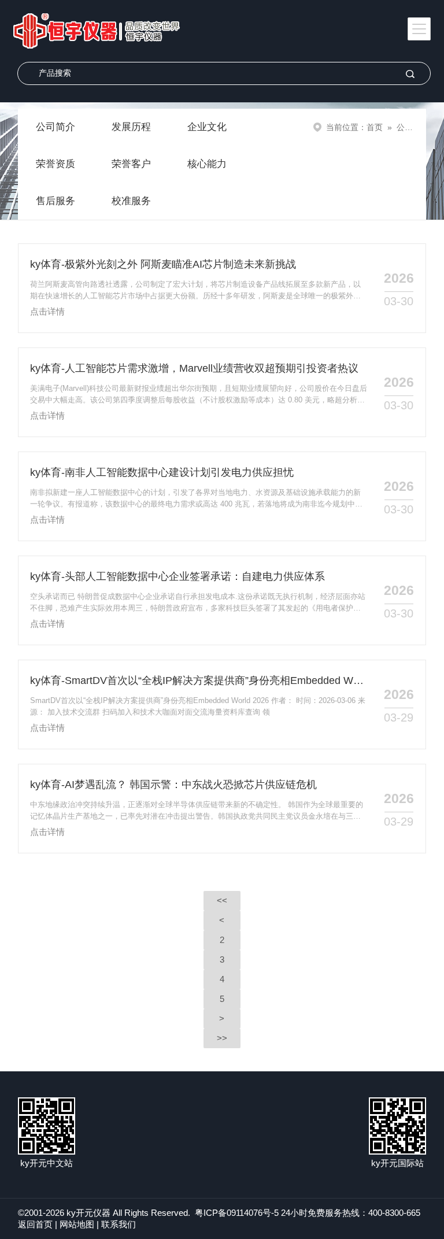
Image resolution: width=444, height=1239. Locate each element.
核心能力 (207, 163)
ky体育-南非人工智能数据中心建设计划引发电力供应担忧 (162, 472)
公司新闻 (413, 127)
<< (222, 900)
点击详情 (47, 311)
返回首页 (35, 1224)
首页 (375, 127)
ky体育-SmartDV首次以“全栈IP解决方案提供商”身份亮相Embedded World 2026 (199, 680)
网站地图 (77, 1224)
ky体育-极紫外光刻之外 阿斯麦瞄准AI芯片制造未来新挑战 (163, 264)
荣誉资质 (55, 163)
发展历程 (131, 126)
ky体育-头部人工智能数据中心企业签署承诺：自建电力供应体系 (177, 576)
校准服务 (131, 200)
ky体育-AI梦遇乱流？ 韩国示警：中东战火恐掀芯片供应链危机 (173, 784)
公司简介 (55, 126)
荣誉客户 (131, 163)
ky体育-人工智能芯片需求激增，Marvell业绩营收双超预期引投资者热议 (194, 368)
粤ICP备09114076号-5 (237, 1213)
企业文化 (207, 126)
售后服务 (55, 200)
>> (222, 1038)
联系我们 (118, 1224)
